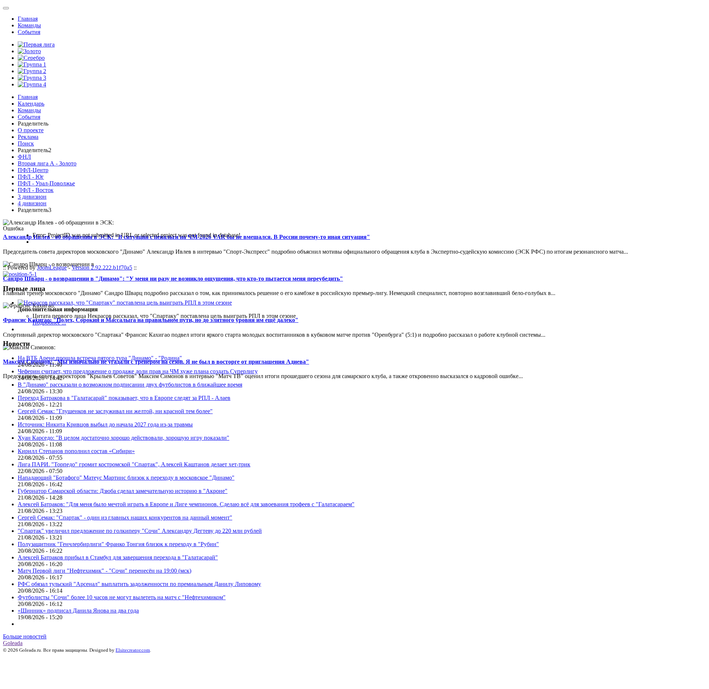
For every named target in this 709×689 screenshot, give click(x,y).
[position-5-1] (20, 274)
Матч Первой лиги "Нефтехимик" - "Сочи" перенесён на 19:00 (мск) (104, 571)
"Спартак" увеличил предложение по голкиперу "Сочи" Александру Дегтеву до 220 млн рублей (140, 531)
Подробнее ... (49, 322)
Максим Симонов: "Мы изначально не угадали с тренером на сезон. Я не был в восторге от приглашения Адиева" (156, 362)
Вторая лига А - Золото (47, 163)
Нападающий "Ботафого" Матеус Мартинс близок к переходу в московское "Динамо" (126, 477)
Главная (28, 19)
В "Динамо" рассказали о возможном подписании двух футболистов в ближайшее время (130, 384)
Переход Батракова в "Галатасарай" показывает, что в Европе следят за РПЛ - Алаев (124, 398)
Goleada (13, 643)
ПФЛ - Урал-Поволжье (46, 183)
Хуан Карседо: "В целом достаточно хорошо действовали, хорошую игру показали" (123, 438)
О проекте (31, 130)
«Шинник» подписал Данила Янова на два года (78, 610)
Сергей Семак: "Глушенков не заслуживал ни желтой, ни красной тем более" (115, 411)
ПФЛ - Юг (31, 177)
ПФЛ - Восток (36, 190)
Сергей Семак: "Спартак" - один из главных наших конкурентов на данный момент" (125, 517)
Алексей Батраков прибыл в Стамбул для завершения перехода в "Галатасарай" (118, 557)
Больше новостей (25, 636)
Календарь (31, 103)
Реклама (28, 137)
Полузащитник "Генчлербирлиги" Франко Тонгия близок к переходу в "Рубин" (118, 544)
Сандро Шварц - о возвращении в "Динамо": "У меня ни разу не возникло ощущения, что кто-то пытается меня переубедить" (173, 278)
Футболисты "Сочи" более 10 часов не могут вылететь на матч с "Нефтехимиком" (122, 597)
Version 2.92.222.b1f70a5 (102, 267)
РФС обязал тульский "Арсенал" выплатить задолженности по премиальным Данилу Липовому (139, 584)
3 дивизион (32, 196)
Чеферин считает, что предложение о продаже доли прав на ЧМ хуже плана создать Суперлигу (138, 371)
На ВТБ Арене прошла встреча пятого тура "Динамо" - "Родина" (100, 358)
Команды (29, 25)
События (29, 32)
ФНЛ (24, 157)
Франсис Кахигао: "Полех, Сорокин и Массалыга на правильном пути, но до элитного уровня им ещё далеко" (150, 320)
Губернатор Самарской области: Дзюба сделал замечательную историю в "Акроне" (122, 491)
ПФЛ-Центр (33, 170)
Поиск (26, 143)
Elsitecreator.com (133, 650)
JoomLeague (52, 267)
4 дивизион (32, 203)
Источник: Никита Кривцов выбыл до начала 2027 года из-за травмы (105, 424)
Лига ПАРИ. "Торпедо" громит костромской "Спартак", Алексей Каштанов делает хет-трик (134, 464)
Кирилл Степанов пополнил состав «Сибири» (76, 451)
